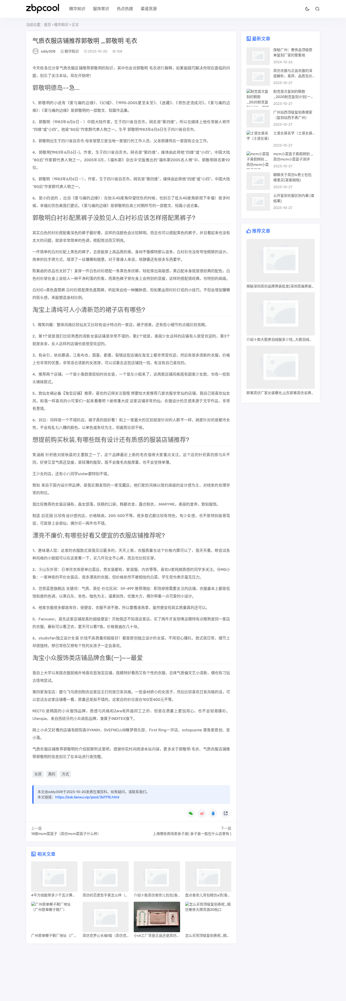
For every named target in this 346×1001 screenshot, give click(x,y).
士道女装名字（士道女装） (294, 133)
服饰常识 (101, 8)
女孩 (38, 774)
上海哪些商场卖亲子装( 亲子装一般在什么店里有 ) (192, 834)
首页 (47, 25)
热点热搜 (125, 8)
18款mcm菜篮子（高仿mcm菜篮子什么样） (66, 834)
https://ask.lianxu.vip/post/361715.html (87, 797)
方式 (65, 774)
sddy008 (48, 51)
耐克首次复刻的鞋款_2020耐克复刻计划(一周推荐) (293, 96)
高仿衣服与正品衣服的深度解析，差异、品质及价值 (292, 76)
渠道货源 (149, 8)
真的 (51, 774)
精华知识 (77, 8)
